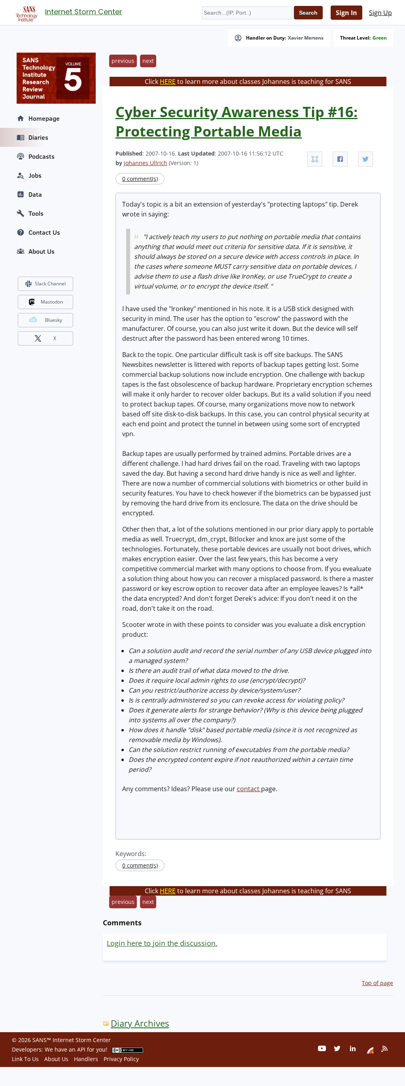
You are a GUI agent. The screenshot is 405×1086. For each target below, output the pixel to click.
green (380, 38)
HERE (168, 81)
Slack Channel (50, 283)
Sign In (346, 12)
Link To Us (25, 1059)
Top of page (377, 983)
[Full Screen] (314, 159)
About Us (41, 251)
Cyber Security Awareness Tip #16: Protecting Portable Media (236, 121)
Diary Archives (140, 1023)
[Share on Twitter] (365, 159)
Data (35, 194)
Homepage (44, 118)
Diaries (38, 137)
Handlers (86, 1059)
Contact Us (44, 232)
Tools (36, 213)
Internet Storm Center (83, 12)
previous (123, 61)
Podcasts (41, 156)
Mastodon (52, 301)
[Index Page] (25, 12)
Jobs (35, 175)
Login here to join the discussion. (162, 943)
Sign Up (380, 12)
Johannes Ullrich (145, 163)
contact (249, 788)
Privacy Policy (121, 1059)
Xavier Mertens (306, 38)
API (81, 1049)
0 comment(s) (140, 178)
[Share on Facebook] (340, 159)
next (148, 61)
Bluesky (53, 320)
